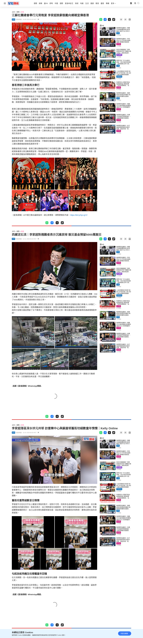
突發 (118, 33)
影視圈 (118, 44)
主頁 (13, 12)
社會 (118, 65)
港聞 (17, 12)
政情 (22, 12)
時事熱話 (119, 76)
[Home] (13, 3)
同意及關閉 (124, 633)
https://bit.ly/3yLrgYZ (78, 215)
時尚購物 (119, 54)
